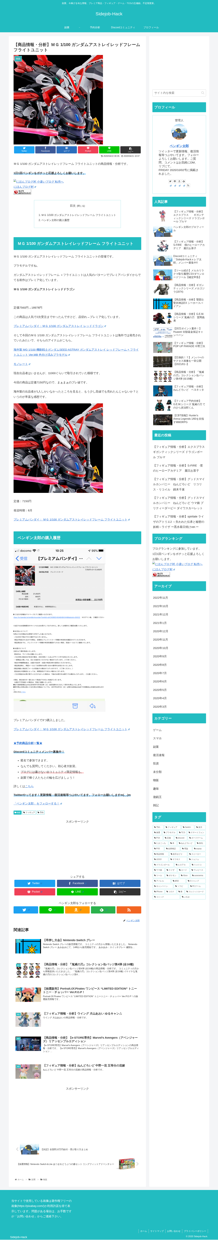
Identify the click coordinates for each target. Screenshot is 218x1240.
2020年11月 (160, 639)
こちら (29, 786)
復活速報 (159, 755)
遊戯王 (157, 797)
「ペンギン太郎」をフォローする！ (37, 803)
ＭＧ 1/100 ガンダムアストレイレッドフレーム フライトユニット (78, 215)
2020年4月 (160, 698)
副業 (156, 746)
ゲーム (157, 730)
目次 (73, 205)
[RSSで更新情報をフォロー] (129, 909)
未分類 (157, 772)
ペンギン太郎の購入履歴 (55, 220)
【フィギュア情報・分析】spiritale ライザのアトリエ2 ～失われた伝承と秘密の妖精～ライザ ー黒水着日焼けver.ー (178, 522)
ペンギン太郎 (179, 146)
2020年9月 (160, 656)
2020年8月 (160, 664)
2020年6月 (160, 681)
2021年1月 (160, 623)
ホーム (143, 1231)
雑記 (156, 805)
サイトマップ (157, 1231)
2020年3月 (160, 706)
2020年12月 (160, 631)
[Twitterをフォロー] (26, 909)
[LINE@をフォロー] (51, 909)
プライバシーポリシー (195, 1231)
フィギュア (30, 812)
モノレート (21, 364)
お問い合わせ (173, 1231)
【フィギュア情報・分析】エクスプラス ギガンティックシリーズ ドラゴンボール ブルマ (179, 452)
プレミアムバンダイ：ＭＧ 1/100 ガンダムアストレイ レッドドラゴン (59, 326)
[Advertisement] (77, 846)
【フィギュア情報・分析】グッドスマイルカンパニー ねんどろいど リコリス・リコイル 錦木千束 (179, 484)
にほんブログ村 (24, 186)
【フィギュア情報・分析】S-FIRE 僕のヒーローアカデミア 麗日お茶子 (178, 468)
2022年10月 (160, 606)
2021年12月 (160, 614)
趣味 (156, 788)
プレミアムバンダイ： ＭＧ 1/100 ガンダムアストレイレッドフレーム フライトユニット (70, 519)
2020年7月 (160, 673)
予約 (41, 812)
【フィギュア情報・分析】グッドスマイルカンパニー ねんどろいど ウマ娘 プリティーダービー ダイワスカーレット (179, 503)
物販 (18, 812)
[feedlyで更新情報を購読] (103, 909)
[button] (203, 93)
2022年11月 (160, 597)
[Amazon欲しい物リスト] (77, 909)
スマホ (157, 738)
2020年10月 (160, 648)
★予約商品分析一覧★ (28, 743)
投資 (156, 763)
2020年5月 (160, 690)
